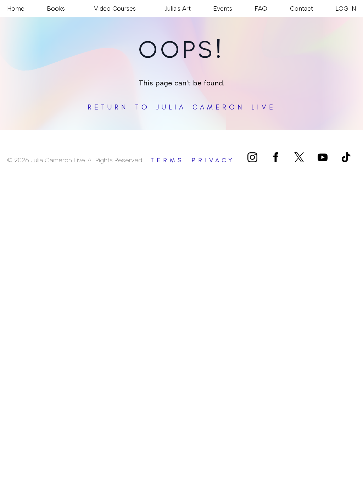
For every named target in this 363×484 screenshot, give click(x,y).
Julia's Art (177, 8)
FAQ (261, 8)
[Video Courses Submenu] (139, 8)
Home (15, 8)
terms (167, 160)
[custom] (299, 157)
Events (222, 8)
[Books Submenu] (68, 8)
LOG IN (345, 8)
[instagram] (252, 157)
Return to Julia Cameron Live (182, 107)
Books (56, 8)
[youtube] (323, 157)
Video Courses (115, 8)
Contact (301, 8)
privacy (213, 160)
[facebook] (276, 157)
